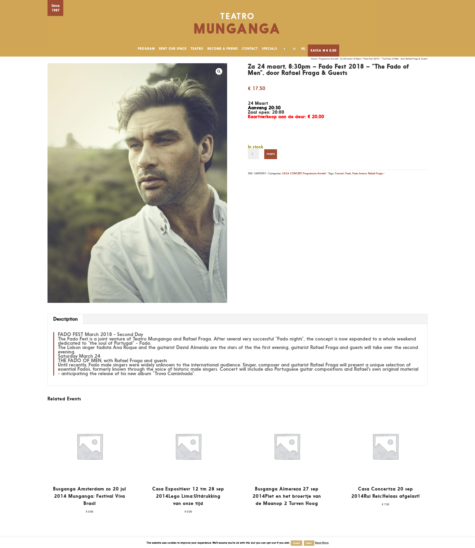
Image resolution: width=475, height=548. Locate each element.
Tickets (270, 154)
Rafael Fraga (375, 173)
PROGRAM (146, 48)
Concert (339, 173)
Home (314, 58)
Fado (348, 173)
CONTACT (250, 48)
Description (65, 319)
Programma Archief (328, 58)
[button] (219, 71)
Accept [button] (296, 543)
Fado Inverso (359, 173)
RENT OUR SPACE (172, 48)
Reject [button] (309, 543)
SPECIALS (269, 48)
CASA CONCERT (292, 173)
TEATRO (197, 48)
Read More (322, 542)
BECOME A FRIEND (222, 48)
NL (304, 48)
